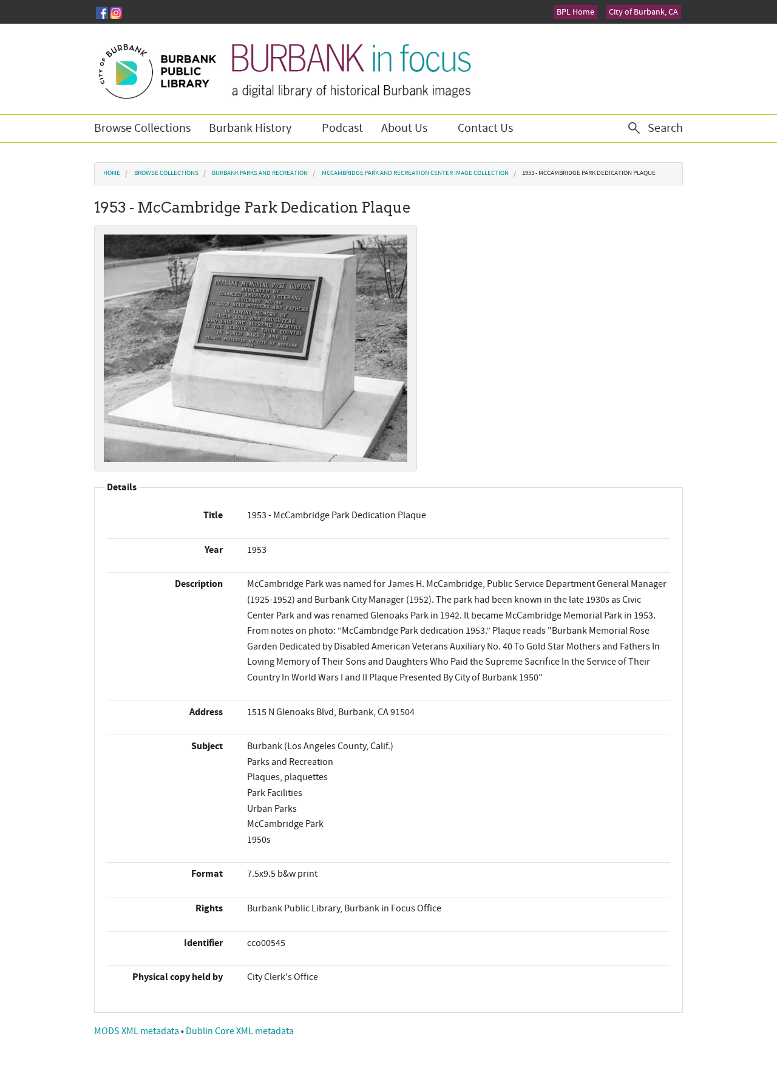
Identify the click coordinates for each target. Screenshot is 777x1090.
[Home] (283, 69)
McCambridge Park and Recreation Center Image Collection (415, 173)
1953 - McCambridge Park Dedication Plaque (589, 173)
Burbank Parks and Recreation (260, 173)
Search (665, 128)
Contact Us (485, 128)
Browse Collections (142, 128)
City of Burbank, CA (643, 12)
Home (111, 173)
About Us (404, 128)
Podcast (342, 128)
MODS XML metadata (137, 1031)
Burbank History (250, 128)
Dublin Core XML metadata (240, 1031)
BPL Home (575, 12)
